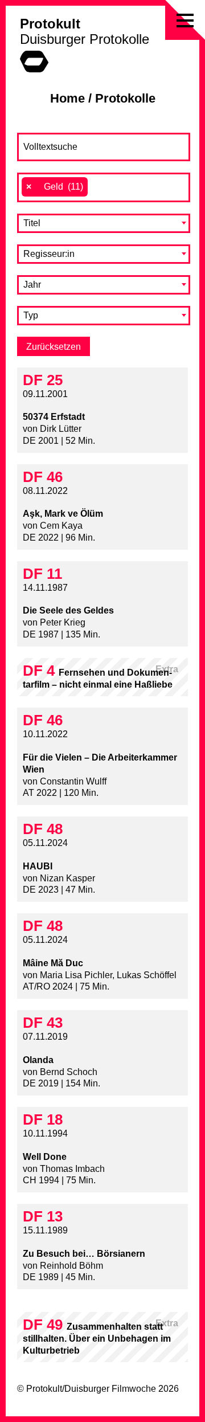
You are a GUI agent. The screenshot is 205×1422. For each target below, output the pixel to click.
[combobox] (103, 187)
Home (67, 98)
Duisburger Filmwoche (110, 1389)
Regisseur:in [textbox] (49, 254)
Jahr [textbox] (32, 284)
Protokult (50, 23)
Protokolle (125, 98)
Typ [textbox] (30, 315)
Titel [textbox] (31, 223)
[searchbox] (96, 187)
